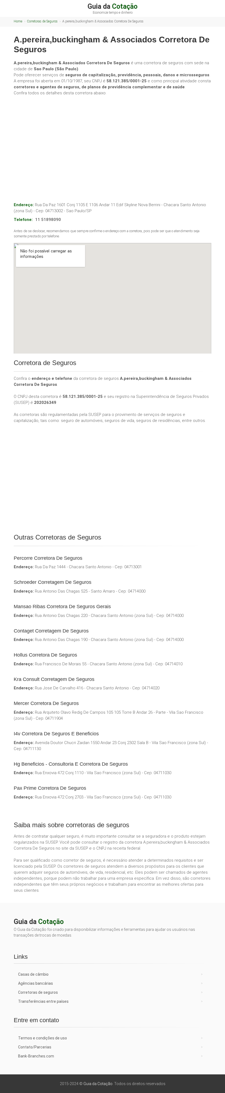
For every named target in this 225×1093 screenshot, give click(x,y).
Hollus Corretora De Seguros (45, 655)
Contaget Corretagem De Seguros (51, 631)
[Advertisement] (112, 141)
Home (18, 21)
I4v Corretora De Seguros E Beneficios (56, 733)
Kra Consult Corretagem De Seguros (54, 679)
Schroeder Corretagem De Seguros (52, 582)
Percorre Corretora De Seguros (48, 558)
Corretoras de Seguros (42, 21)
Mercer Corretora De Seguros (46, 703)
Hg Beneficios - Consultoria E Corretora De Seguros (71, 764)
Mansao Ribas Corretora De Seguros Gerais (62, 606)
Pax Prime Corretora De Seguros (50, 788)
